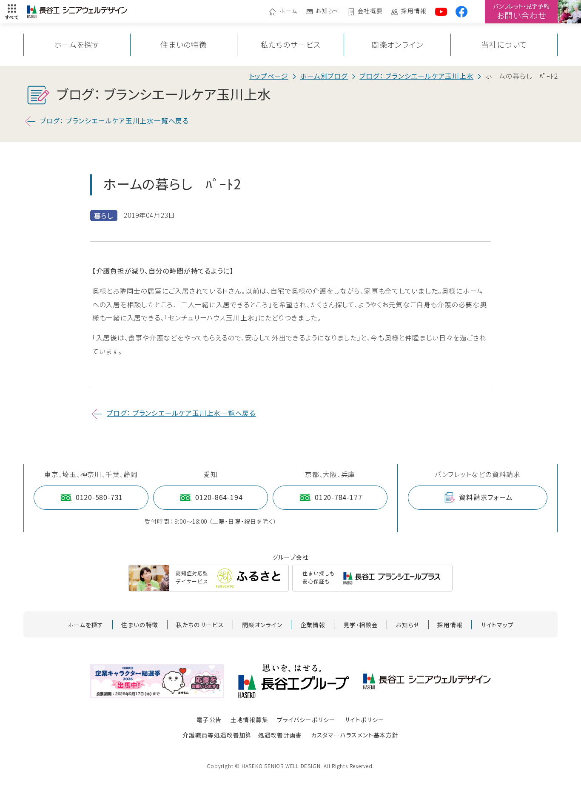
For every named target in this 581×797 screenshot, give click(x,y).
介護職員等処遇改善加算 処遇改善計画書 (242, 735)
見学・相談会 (360, 624)
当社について (504, 44)
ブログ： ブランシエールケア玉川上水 (416, 76)
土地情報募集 (249, 719)
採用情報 (413, 11)
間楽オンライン (397, 44)
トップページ (268, 76)
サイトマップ (497, 624)
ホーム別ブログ (324, 76)
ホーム (288, 11)
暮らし (104, 215)
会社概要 (370, 11)
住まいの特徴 (183, 44)
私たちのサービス (290, 44)
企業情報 (312, 624)
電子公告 (209, 719)
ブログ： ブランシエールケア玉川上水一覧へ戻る (114, 121)
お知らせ (327, 11)
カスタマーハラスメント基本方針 (355, 735)
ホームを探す (77, 44)
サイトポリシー (365, 719)
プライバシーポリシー (306, 719)
